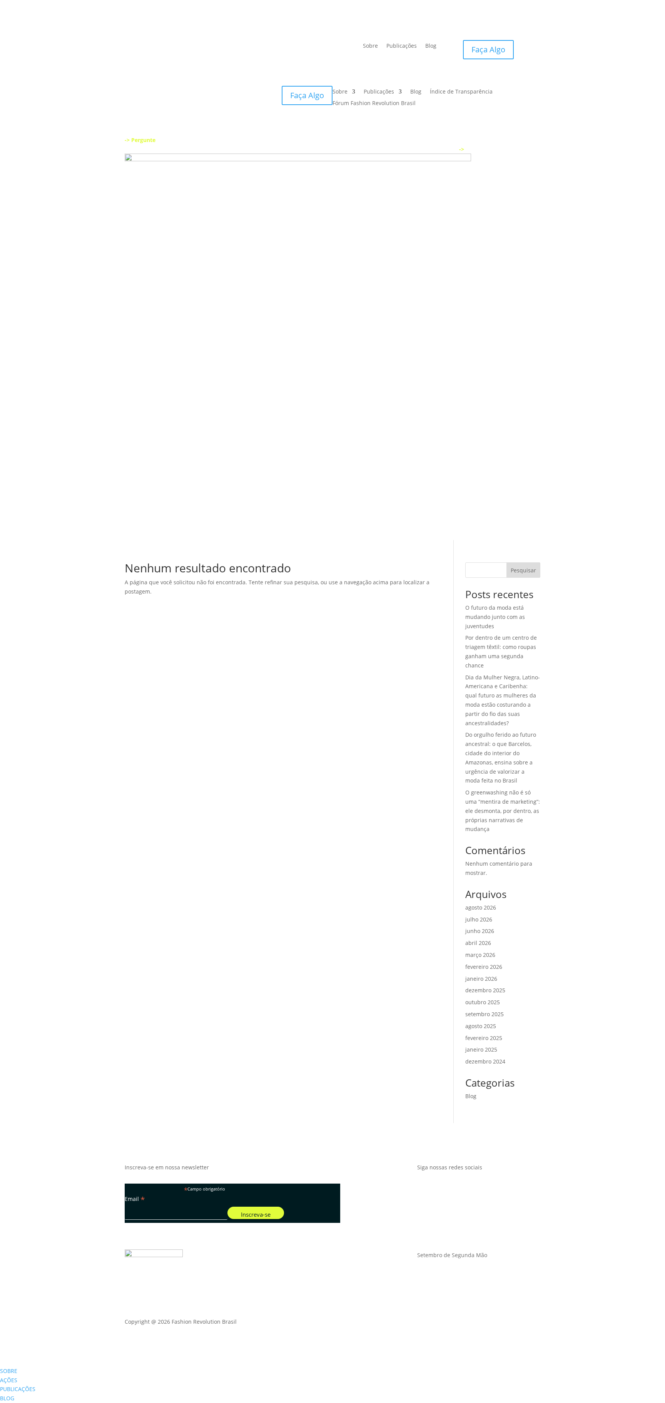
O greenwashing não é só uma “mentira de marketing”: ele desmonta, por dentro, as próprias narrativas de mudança (502, 811)
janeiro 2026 (481, 978)
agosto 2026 (480, 907)
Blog (430, 46)
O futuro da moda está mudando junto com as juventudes (495, 617)
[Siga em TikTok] (454, 1190)
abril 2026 (478, 942)
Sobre (370, 46)
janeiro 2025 (481, 1049)
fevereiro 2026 (483, 966)
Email (135, 1199)
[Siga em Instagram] (423, 1190)
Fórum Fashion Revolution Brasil (374, 103)
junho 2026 (479, 931)
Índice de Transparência (461, 92)
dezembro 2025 (485, 990)
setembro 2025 (484, 1014)
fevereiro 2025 (483, 1038)
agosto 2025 (480, 1026)
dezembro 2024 (485, 1061)
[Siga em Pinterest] (485, 1190)
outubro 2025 (482, 1002)
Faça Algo (488, 49)
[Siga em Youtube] (439, 1190)
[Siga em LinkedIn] (469, 1190)
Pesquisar (523, 570)
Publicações (401, 46)
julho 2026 (478, 919)
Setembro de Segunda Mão (452, 1255)
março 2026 (480, 954)
